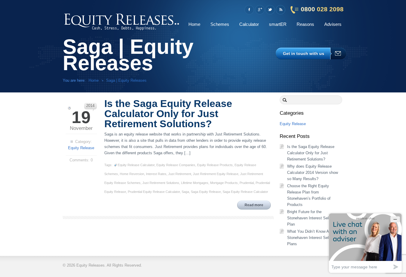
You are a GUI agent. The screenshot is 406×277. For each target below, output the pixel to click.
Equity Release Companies (175, 165)
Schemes (219, 24)
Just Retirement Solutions (160, 183)
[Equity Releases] (122, 20)
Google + (260, 10)
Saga (185, 191)
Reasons (305, 24)
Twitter (270, 10)
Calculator (249, 24)
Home (194, 24)
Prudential (247, 183)
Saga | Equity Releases (126, 80)
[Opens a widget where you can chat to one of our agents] (365, 243)
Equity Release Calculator (136, 165)
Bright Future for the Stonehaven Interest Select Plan (310, 218)
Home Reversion (132, 174)
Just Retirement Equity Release (215, 174)
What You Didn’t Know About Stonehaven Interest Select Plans (311, 237)
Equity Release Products (215, 165)
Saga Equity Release (206, 191)
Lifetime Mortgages (194, 183)
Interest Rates (156, 174)
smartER (278, 24)
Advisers (333, 24)
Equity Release (81, 148)
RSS (280, 10)
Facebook (249, 10)
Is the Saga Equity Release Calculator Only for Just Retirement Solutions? (310, 152)
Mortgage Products (224, 183)
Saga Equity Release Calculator (245, 191)
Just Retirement (179, 174)
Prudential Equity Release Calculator (154, 191)
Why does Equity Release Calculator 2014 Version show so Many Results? (312, 172)
